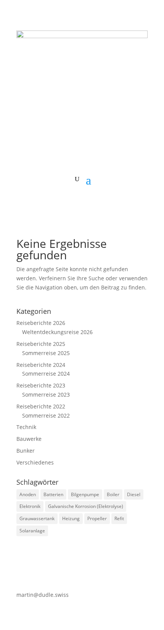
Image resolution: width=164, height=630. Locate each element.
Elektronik (29, 506)
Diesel (133, 494)
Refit (119, 518)
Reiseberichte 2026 (40, 322)
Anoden (27, 494)
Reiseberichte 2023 (40, 385)
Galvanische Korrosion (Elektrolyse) (85, 506)
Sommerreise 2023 (46, 394)
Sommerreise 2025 (46, 353)
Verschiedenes (35, 462)
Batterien (53, 494)
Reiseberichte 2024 (40, 364)
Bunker (25, 450)
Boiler (113, 494)
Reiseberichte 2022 (40, 406)
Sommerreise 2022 (46, 415)
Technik (26, 427)
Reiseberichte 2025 (40, 343)
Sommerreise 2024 (46, 373)
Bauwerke (29, 438)
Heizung (71, 518)
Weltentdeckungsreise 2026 (57, 332)
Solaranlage (32, 530)
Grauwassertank (37, 518)
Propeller (97, 518)
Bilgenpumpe (85, 494)
